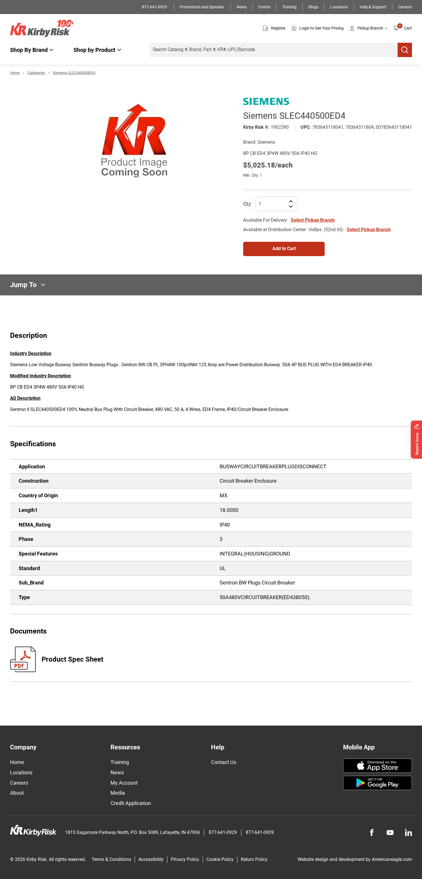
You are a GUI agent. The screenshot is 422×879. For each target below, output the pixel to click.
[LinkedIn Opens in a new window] (408, 832)
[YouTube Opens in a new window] (390, 832)
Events (264, 7)
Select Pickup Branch (313, 220)
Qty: (247, 204)
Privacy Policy (185, 859)
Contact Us (223, 762)
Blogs (313, 7)
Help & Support (373, 7)
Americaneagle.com (392, 859)
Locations (339, 7)
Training (289, 7)
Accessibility (151, 859)
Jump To (23, 285)
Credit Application (131, 803)
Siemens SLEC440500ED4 (74, 73)
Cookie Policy (220, 859)
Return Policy (254, 859)
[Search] (405, 50)
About (17, 793)
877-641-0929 (155, 7)
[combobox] (274, 50)
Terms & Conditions (111, 859)
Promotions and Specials (202, 7)
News (242, 7)
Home (15, 73)
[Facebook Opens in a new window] (371, 832)
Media (118, 793)
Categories (36, 73)
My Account (124, 783)
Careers (405, 7)
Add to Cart (284, 248)
